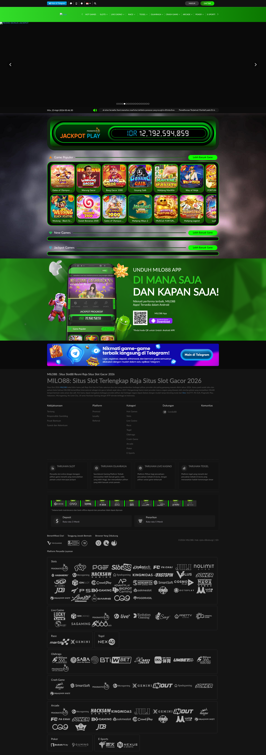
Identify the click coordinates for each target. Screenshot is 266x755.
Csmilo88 (172, 412)
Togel (142, 14)
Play (93, 136)
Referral (96, 421)
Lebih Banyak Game (203, 157)
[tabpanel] (133, 64)
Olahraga (156, 14)
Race (130, 14)
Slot (184, 393)
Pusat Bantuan (54, 421)
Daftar (207, 3)
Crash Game (172, 14)
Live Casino (117, 14)
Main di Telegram (58, 3)
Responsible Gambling (57, 416)
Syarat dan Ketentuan (57, 425)
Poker (198, 14)
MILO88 (63, 387)
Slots (103, 14)
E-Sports (211, 14)
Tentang (50, 412)
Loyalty (96, 416)
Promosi (96, 412)
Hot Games (90, 14)
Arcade (187, 14)
